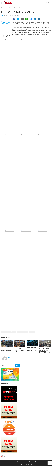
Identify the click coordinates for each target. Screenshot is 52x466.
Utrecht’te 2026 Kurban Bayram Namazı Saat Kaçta (19, 350)
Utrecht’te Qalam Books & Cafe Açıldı (6, 349)
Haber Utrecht (8, 332)
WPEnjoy (36, 461)
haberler (14, 332)
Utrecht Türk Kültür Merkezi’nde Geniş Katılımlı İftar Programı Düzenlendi (44, 350)
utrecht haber (31, 332)
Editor (5, 15)
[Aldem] (9, 435)
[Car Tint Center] (9, 401)
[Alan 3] (9, 452)
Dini (5, 7)
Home (2, 7)
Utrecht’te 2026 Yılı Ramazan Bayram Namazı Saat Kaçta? (32, 349)
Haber (3, 332)
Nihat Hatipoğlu (20, 332)
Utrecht (26, 332)
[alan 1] (9, 418)
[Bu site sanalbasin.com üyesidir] (4, 456)
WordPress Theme (28, 461)
